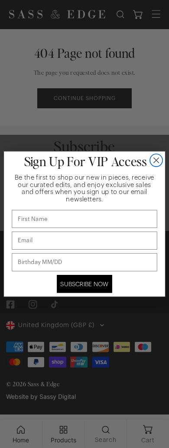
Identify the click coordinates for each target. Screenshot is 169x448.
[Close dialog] (156, 160)
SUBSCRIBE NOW (84, 284)
